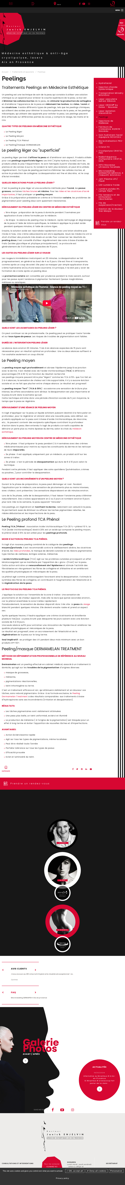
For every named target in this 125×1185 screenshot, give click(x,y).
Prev (3, 970)
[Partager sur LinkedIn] (86, 768)
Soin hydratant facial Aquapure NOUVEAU (111, 136)
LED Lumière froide (109, 185)
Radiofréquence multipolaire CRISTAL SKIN (110, 158)
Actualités (100, 1067)
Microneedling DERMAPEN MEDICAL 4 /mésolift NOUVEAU (111, 172)
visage (86, 604)
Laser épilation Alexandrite (107, 112)
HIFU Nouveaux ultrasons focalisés (109, 166)
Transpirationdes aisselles (62, 896)
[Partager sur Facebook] (73, 768)
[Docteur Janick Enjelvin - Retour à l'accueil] (23, 31)
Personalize (116, 1171)
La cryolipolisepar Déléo (62, 947)
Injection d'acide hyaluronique (108, 88)
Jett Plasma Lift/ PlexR (108, 180)
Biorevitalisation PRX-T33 (111, 142)
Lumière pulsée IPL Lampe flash (109, 189)
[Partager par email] (91, 768)
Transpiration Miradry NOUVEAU (111, 94)
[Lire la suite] (99, 1089)
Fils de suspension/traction (110, 204)
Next (35, 970)
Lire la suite (25, 1060)
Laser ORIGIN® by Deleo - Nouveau (108, 106)
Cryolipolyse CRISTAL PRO (111, 151)
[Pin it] (82, 768)
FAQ (13, 992)
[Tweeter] (77, 768)
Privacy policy (62, 1178)
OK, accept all (75, 1171)
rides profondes (22, 550)
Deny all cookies (97, 1171)
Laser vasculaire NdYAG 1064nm (108, 100)
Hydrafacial (105, 83)
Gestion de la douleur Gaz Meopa (111, 210)
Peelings (41, 72)
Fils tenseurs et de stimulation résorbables (109, 196)
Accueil (5, 72)
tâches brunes (30, 191)
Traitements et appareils (23, 72)
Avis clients (19, 968)
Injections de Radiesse (106, 122)
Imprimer (6, 771)
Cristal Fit (104, 147)
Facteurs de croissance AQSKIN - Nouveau (110, 129)
